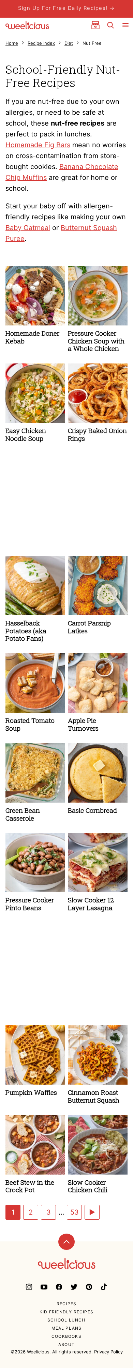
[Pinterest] (89, 1286)
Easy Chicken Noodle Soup (25, 434)
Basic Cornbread (92, 810)
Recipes (66, 1303)
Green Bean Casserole (22, 814)
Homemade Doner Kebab (32, 337)
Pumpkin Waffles (31, 1092)
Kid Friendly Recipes (66, 1311)
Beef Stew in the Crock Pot (29, 1186)
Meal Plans (66, 1328)
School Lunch (66, 1320)
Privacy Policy (108, 1351)
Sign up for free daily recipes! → (66, 8)
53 (76, 1214)
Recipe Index (41, 43)
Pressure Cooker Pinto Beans (29, 904)
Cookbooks (66, 1336)
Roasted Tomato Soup (30, 724)
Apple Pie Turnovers (83, 724)
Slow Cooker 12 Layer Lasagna (91, 904)
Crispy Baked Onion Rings (97, 434)
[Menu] (125, 25)
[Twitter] (74, 1286)
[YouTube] (43, 1286)
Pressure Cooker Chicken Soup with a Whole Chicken (96, 341)
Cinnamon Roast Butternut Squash (93, 1096)
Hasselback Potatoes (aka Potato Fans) (25, 631)
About (66, 1344)
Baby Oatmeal (27, 228)
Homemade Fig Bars (37, 145)
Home (11, 43)
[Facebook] (58, 1286)
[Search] (110, 25)
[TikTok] (104, 1286)
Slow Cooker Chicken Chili (87, 1186)
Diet (68, 43)
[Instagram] (28, 1286)
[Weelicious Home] (27, 25)
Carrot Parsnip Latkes (89, 627)
